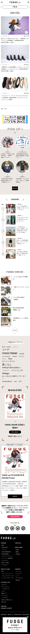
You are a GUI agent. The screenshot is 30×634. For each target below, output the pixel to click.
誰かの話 (4, 602)
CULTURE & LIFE (5, 582)
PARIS (17, 552)
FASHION (3, 543)
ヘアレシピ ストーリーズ (8, 576)
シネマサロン (5, 597)
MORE (15, 496)
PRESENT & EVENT (6, 608)
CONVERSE (14, 356)
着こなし (7, 364)
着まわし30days (6, 347)
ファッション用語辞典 (7, 558)
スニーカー (15, 347)
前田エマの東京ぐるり (7, 600)
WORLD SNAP (19, 547)
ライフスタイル (5, 587)
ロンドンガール (8, 361)
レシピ (17, 576)
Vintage (5, 373)
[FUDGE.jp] (15, 2)
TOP (2, 108)
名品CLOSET (5, 547)
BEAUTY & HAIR (5, 569)
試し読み (15, 432)
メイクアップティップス (8, 578)
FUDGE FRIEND (9, 353)
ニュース (4, 549)
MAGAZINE (3, 614)
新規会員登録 (15, 517)
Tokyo (10, 359)
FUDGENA (21, 354)
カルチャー (4, 584)
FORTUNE (3, 606)
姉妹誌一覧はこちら (14, 436)
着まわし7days (5, 562)
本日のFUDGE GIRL (6, 356)
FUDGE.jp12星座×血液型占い (11, 368)
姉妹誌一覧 (10, 614)
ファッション (19, 571)
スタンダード (5, 560)
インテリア (5, 371)
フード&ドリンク (6, 589)
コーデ (5, 349)
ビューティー (19, 573)
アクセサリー (5, 565)
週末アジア (4, 593)
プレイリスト (5, 595)
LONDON (18, 554)
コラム (3, 591)
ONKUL (15, 381)
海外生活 (18, 580)
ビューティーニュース (7, 573)
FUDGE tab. (18, 543)
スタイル (21, 356)
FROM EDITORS (17, 614)
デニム (4, 359)
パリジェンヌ (17, 370)
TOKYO (17, 550)
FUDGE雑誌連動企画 (7, 381)
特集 (3, 545)
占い (20, 381)
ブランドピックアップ (7, 556)
